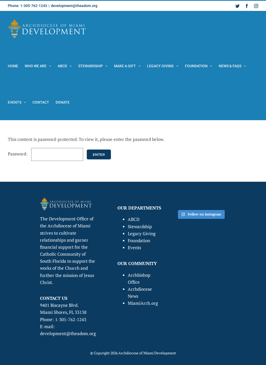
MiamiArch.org (143, 303)
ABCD (133, 219)
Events (134, 248)
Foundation (139, 241)
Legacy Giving (142, 233)
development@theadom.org (74, 6)
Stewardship (140, 226)
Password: (18, 154)
